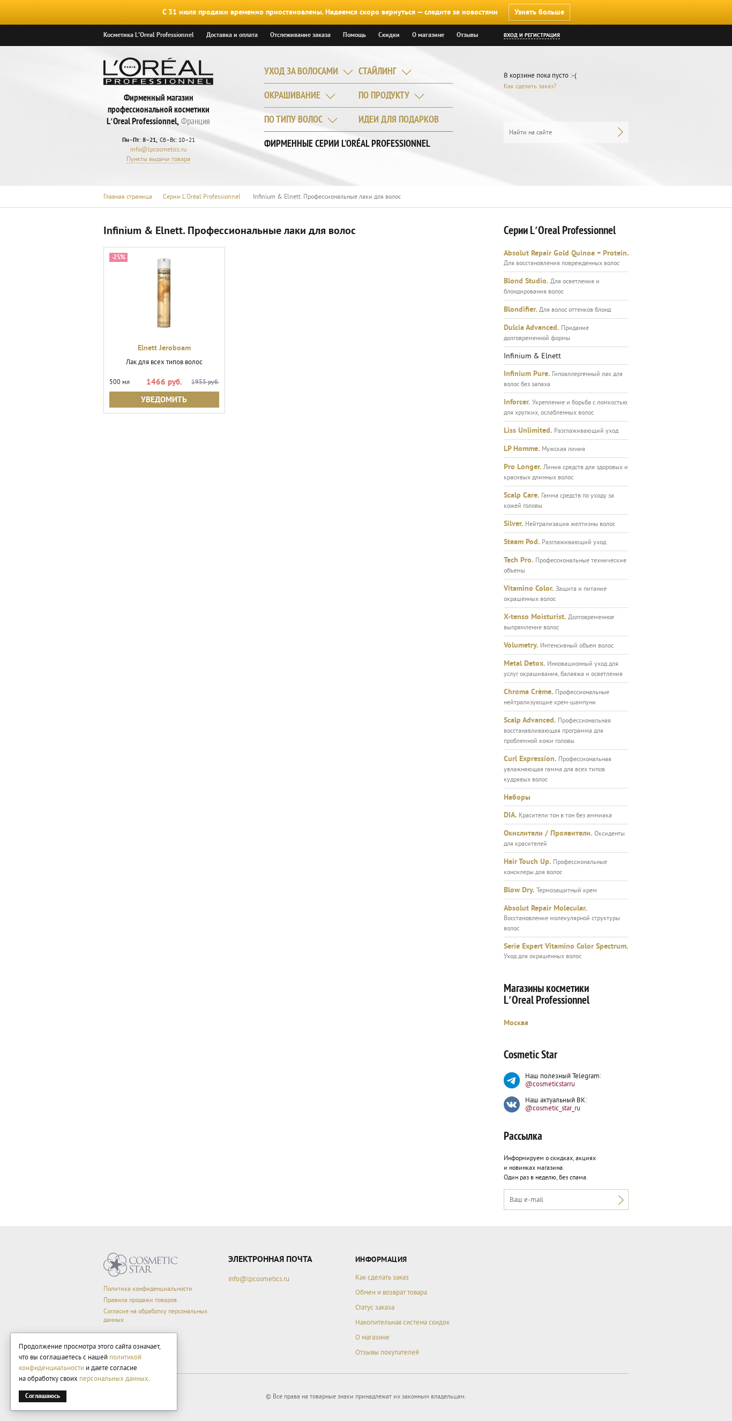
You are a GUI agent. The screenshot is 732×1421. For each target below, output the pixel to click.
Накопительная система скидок (402, 1322)
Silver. (513, 524)
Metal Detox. (524, 663)
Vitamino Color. (529, 588)
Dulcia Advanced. (531, 328)
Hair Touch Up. (527, 862)
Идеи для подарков (398, 120)
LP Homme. (522, 449)
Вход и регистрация (532, 35)
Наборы (517, 797)
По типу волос (293, 120)
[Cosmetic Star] (140, 1265)
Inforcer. (517, 402)
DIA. (510, 815)
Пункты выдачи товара (158, 159)
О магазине (428, 35)
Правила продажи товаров (140, 1300)
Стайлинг (377, 72)
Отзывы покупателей (387, 1352)
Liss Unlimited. (528, 430)
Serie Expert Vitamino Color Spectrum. (566, 946)
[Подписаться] (618, 1199)
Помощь (354, 35)
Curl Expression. (530, 759)
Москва (516, 1023)
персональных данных (113, 1378)
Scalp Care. (521, 495)
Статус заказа (374, 1307)
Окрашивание (292, 96)
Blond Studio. (526, 281)
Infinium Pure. (527, 374)
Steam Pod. (522, 542)
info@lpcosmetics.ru (158, 149)
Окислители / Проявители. (548, 833)
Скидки (389, 35)
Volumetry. (521, 645)
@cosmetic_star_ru (552, 1108)
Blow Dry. (519, 890)
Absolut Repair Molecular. (545, 908)
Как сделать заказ (382, 1277)
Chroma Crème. (528, 692)
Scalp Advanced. (530, 720)
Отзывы (467, 35)
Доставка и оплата (232, 35)
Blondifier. (520, 309)
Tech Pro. (518, 560)
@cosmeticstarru (550, 1084)
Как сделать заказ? (530, 86)
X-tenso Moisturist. (535, 617)
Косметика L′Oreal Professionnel (148, 35)
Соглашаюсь (42, 1396)
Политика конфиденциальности (147, 1288)
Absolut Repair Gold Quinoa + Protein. (566, 253)
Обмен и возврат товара (391, 1292)
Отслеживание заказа (300, 35)
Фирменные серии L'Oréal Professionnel (347, 144)
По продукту (383, 96)
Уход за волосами (301, 72)
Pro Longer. (522, 467)
